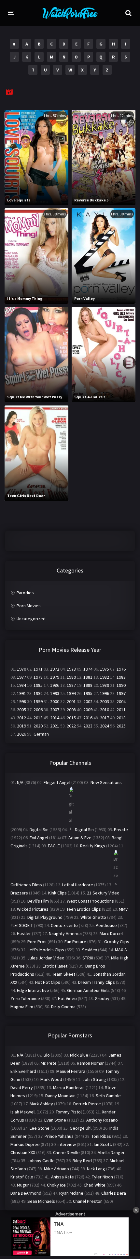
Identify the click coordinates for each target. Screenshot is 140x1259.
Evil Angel (39, 838)
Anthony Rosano (102, 1120)
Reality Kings (92, 846)
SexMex (89, 950)
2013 (38, 718)
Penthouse (106, 925)
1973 (71, 669)
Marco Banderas (69, 1087)
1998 (21, 701)
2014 (54, 718)
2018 (121, 718)
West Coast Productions (90, 901)
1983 (121, 677)
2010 (104, 710)
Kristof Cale (21, 1177)
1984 (21, 685)
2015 (71, 718)
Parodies (25, 593)
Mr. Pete (49, 1063)
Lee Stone (39, 1128)
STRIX (87, 958)
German (41, 734)
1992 (38, 693)
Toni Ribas (101, 1136)
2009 (87, 710)
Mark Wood (51, 1079)
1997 (121, 693)
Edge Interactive (33, 990)
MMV (123, 909)
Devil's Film (38, 901)
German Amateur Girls (88, 990)
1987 (71, 685)
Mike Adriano (56, 1169)
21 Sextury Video (103, 893)
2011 (121, 710)
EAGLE (54, 846)
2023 (87, 726)
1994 (71, 693)
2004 (121, 701)
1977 (21, 677)
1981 (87, 677)
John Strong (94, 1079)
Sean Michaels (41, 1201)
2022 (71, 726)
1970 (21, 669)
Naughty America (65, 933)
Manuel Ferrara (70, 1071)
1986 (54, 685)
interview (67, 1144)
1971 (38, 669)
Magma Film (21, 1006)
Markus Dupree (25, 1144)
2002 (87, 701)
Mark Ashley (41, 1104)
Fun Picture (75, 941)
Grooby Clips (116, 941)
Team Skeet (63, 974)
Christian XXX (22, 1152)
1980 (71, 677)
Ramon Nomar (90, 1063)
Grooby (102, 998)
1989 (104, 685)
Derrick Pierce (87, 1104)
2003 (104, 701)
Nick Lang (96, 1169)
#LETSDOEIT (21, 925)
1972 (54, 669)
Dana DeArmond (25, 1193)
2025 (121, 726)
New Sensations (106, 782)
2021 (54, 726)
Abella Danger (111, 1152)
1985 (38, 685)
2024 (104, 726)
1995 (87, 693)
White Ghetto (93, 917)
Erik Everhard (23, 1071)
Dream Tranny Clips (96, 982)
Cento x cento (64, 925)
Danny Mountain (60, 1095)
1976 (121, 669)
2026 (21, 734)
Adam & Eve (79, 838)
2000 (54, 701)
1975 (104, 669)
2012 (21, 718)
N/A (20, 782)
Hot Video (67, 998)
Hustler (24, 933)
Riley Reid (82, 1160)
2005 (21, 710)
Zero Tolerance (25, 998)
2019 (21, 726)
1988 (87, 685)
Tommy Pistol (69, 1112)
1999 (38, 701)
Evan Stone (55, 1120)
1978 (38, 677)
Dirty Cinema (63, 1006)
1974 (87, 669)
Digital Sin (39, 829)
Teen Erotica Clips (83, 909)
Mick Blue (79, 1055)
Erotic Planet (55, 966)
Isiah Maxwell (22, 1112)
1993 (54, 693)
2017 (104, 718)
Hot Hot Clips (47, 982)
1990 (121, 685)
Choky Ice (56, 1185)
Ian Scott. (103, 1144)
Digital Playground (45, 917)
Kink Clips (57, 893)
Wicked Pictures (33, 909)
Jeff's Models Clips (45, 950)
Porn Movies (29, 606)
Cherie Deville (66, 1152)
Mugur (23, 1185)
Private (121, 829)
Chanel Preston (88, 1201)
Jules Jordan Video (45, 958)
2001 (71, 701)
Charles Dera (113, 1193)
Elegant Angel (57, 782)
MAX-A (121, 950)
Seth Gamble (108, 1095)
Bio (47, 1055)
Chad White (94, 1185)
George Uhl (80, 1128)
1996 (104, 693)
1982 (104, 677)
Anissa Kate (62, 1177)
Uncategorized (31, 619)
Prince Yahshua (59, 1136)
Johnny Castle (41, 1160)
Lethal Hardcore (77, 885)
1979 (54, 677)
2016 (87, 718)
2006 (38, 710)
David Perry (21, 1087)
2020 (38, 726)
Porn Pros (37, 941)
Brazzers (19, 893)
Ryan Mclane (71, 1193)
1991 (21, 693)
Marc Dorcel (111, 933)
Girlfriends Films (26, 885)
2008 (71, 710)
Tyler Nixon (102, 1177)
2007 (54, 710)
